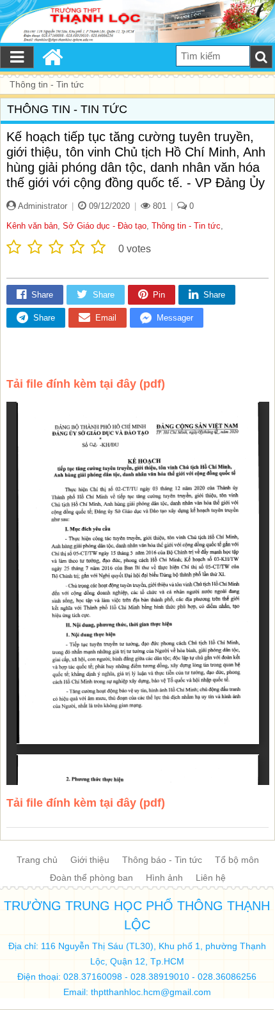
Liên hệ (211, 877)
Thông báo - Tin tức (162, 860)
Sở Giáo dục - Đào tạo (104, 226)
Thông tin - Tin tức (186, 226)
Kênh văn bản (32, 226)
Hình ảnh (164, 877)
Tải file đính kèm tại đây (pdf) (85, 383)
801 (158, 206)
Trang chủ (37, 860)
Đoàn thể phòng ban (91, 877)
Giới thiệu (89, 860)
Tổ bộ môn (237, 860)
